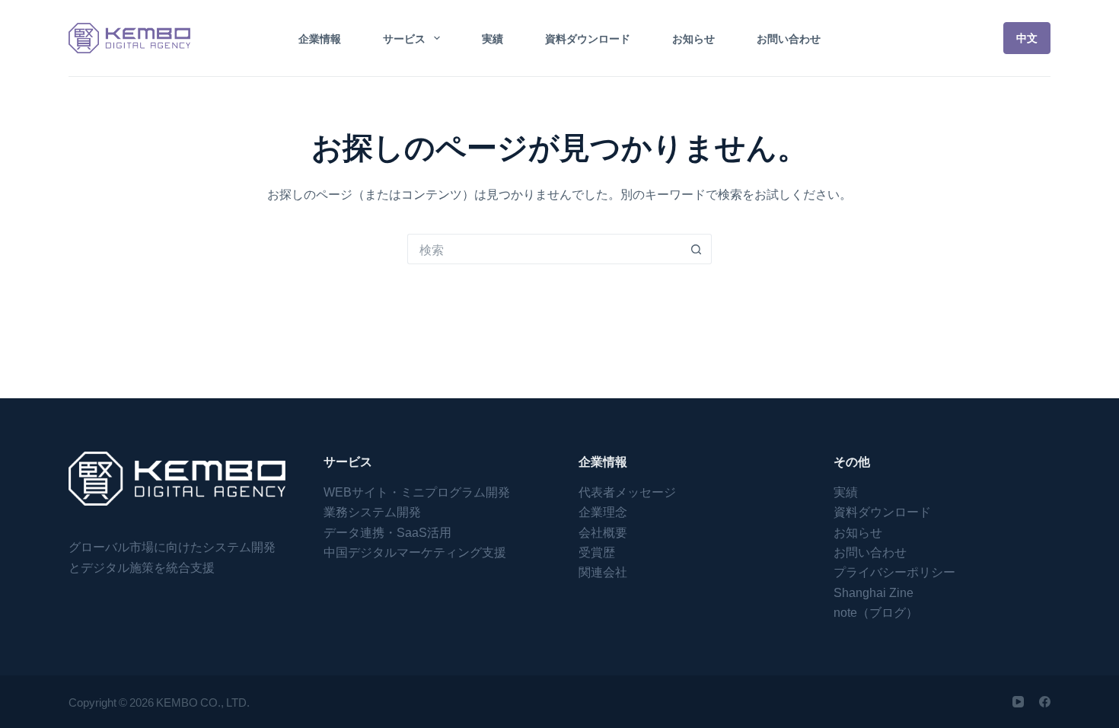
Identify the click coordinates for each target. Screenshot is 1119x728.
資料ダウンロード (587, 38)
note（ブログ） (876, 611)
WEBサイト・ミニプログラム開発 (417, 491)
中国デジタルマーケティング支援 (415, 551)
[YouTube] (1018, 701)
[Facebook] (1044, 701)
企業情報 (319, 38)
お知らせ (693, 38)
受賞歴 (597, 551)
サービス (404, 38)
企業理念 (603, 511)
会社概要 (603, 531)
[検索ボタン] (696, 249)
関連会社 (603, 571)
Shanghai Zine (873, 592)
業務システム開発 (372, 511)
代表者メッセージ (627, 491)
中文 (1027, 37)
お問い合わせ (789, 38)
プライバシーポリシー (894, 571)
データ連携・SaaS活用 (387, 531)
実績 (492, 38)
